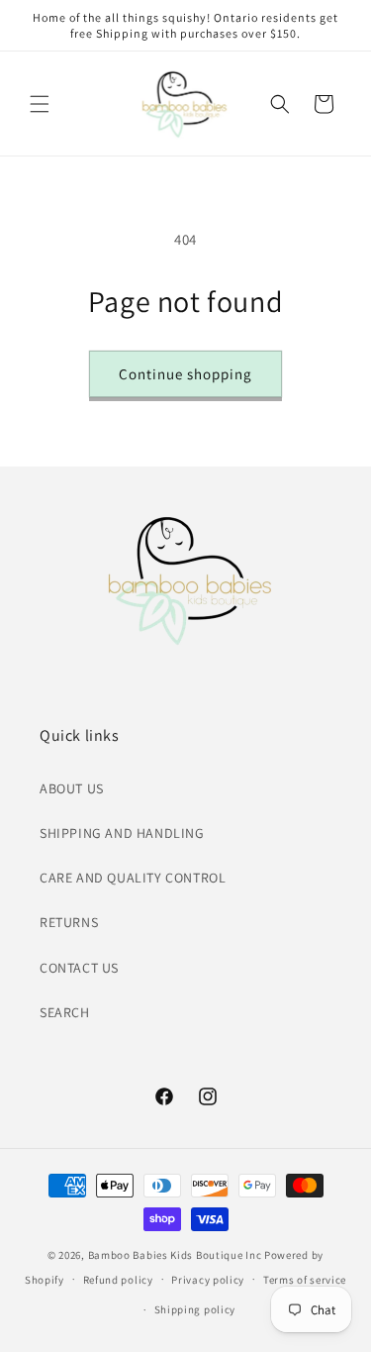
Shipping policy (195, 1309)
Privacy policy (207, 1280)
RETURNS (69, 922)
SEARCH (65, 1012)
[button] (39, 104)
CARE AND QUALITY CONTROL (133, 877)
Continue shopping (185, 373)
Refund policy (118, 1280)
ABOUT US (72, 788)
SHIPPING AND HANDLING (122, 833)
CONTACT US (79, 968)
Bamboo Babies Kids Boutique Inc (175, 1255)
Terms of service (304, 1280)
